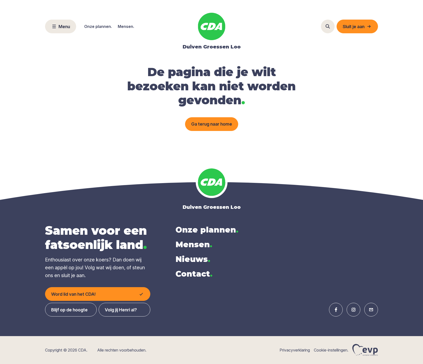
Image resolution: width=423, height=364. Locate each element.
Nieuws (193, 259)
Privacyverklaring (295, 350)
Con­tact (194, 274)
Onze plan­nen (207, 230)
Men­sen (194, 244)
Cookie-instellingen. (331, 350)
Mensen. (126, 26)
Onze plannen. (98, 26)
